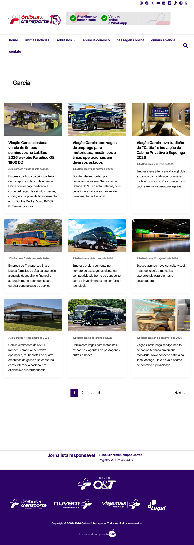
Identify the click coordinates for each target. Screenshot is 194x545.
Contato (15, 51)
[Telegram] (181, 3)
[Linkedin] (164, 3)
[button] (74, 40)
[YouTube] (158, 3)
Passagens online (130, 40)
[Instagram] (141, 3)
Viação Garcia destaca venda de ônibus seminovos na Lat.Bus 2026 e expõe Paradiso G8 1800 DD (31, 152)
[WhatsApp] (186, 3)
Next (179, 393)
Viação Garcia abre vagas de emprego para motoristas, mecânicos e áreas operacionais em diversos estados (95, 152)
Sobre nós (64, 40)
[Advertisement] (97, 424)
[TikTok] (175, 3)
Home (13, 40)
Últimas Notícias (37, 40)
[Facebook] (147, 3)
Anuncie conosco (96, 40)
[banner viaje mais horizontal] (118, 18)
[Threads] (169, 3)
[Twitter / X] (152, 3)
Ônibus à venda (163, 40)
